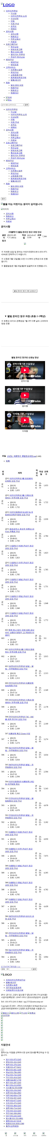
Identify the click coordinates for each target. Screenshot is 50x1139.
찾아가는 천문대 (18, 54)
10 (15, 966)
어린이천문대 (11, 11)
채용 (8, 83)
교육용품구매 (16, 75)
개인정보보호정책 (13, 988)
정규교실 (14, 47)
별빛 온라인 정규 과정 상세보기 (25, 291)
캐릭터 (14, 29)
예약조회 (14, 65)
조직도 (14, 26)
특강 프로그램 (17, 52)
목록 (8, 461)
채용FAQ (14, 93)
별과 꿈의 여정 (17, 85)
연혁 (13, 21)
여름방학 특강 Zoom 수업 (19, 734)
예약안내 (10, 60)
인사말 (14, 13)
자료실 (14, 42)
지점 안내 (15, 24)
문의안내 (14, 72)
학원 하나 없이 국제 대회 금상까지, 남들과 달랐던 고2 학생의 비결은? (19, 632)
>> (19, 966)
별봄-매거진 (16, 80)
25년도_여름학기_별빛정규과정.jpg (21, 456)
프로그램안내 (11, 44)
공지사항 (10, 31)
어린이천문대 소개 (19, 16)
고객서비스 (11, 67)
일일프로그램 (16, 49)
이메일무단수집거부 (14, 990)
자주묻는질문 (16, 70)
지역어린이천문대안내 (15, 980)
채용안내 (14, 88)
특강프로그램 (16, 153)
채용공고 (14, 37)
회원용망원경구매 (18, 78)
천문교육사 (15, 39)
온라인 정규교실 (18, 57)
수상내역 (14, 19)
